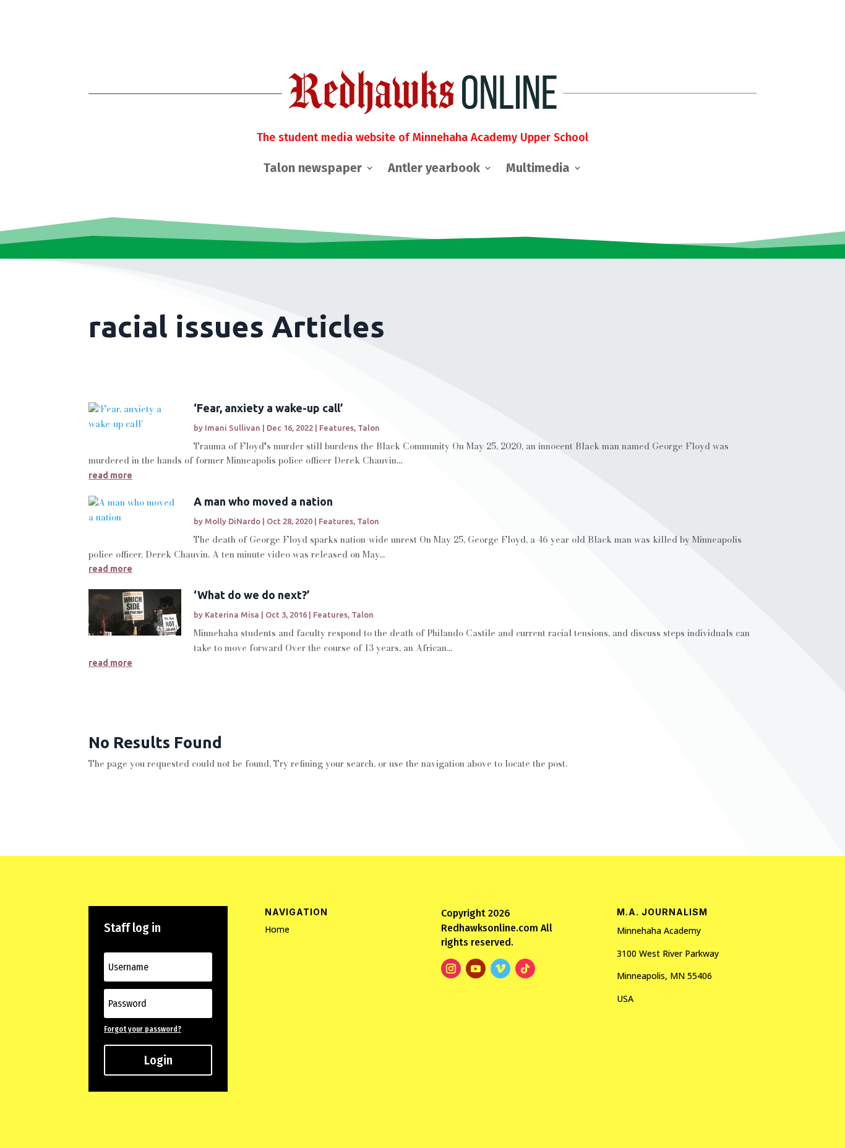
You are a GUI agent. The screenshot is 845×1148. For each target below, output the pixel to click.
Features (336, 427)
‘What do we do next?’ (251, 595)
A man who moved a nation (263, 501)
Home (277, 929)
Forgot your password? (142, 1029)
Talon (369, 427)
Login (158, 1060)
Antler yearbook (434, 169)
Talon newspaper (313, 169)
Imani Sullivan (232, 427)
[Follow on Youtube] (476, 968)
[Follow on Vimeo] (500, 968)
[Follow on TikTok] (525, 968)
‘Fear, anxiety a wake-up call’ (268, 408)
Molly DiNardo (232, 521)
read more (110, 475)
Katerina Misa (232, 614)
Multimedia (538, 169)
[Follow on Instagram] (451, 968)
